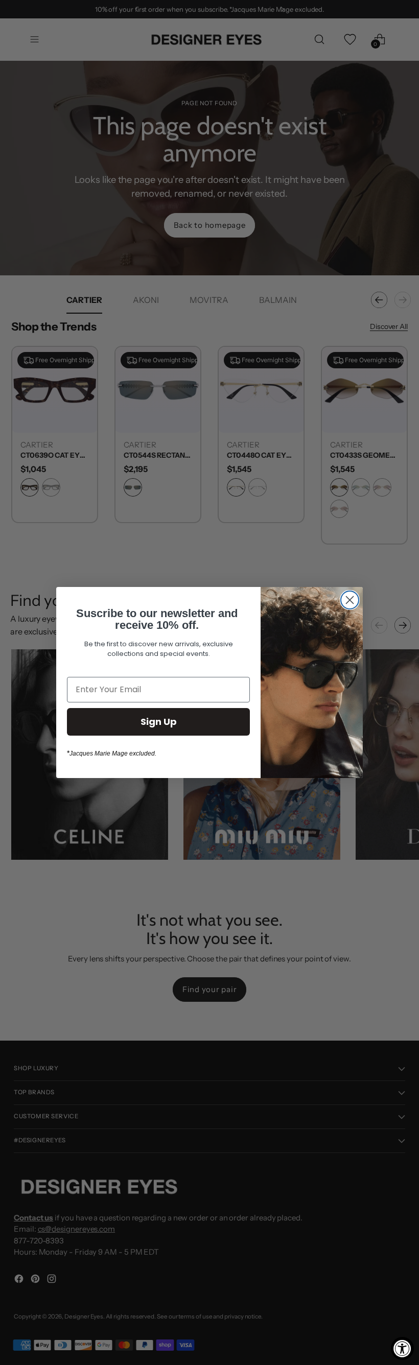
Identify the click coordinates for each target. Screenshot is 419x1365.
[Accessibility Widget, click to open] (402, 1348)
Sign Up (159, 721)
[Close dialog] (350, 600)
